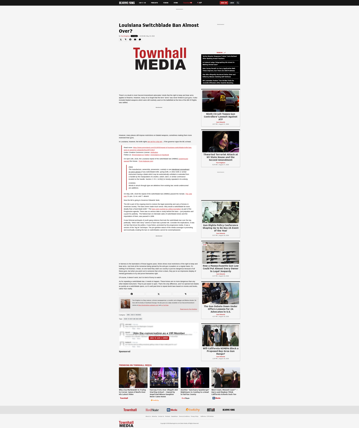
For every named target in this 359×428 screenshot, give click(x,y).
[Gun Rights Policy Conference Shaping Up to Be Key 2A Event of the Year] (220, 212)
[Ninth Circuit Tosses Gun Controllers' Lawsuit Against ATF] (220, 101)
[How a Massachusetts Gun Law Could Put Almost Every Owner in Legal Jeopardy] (220, 253)
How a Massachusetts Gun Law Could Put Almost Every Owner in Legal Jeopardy (221, 268)
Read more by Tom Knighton (188, 309)
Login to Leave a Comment (159, 338)
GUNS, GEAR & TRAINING (134, 315)
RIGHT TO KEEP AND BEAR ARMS (133, 319)
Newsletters (174, 416)
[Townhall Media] (126, 424)
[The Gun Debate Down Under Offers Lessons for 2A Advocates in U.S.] (220, 293)
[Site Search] (238, 3)
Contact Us (161, 416)
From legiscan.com (146, 161)
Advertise (154, 416)
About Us (148, 416)
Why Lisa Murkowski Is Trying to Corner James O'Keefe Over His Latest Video (132, 392)
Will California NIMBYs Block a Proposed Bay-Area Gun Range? (220, 351)
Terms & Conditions (184, 416)
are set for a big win (155, 142)
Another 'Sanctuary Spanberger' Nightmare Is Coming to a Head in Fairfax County (195, 392)
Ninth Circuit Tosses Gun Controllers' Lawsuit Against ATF (220, 117)
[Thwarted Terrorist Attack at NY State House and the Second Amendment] (220, 141)
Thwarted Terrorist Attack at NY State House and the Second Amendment (220, 157)
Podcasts (154, 3)
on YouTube (164, 305)
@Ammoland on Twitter (140, 155)
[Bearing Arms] (127, 3)
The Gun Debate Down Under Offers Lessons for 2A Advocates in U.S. (220, 309)
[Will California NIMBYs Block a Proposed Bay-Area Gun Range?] (220, 335)
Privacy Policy (194, 416)
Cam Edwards (220, 122)
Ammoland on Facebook (160, 155)
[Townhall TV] (188, 2)
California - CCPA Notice (207, 416)
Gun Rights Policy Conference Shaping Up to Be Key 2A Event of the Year (221, 228)
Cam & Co (142, 3)
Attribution (154, 152)
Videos (165, 3)
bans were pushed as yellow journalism (166, 209)
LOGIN (232, 3)
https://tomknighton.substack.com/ (148, 305)
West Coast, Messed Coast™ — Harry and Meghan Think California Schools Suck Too (224, 392)
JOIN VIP (224, 3)
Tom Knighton (125, 36)
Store (176, 3)
